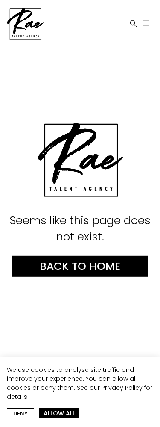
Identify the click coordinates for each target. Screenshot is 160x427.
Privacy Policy (122, 387)
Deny (20, 413)
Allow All (59, 413)
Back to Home (80, 266)
